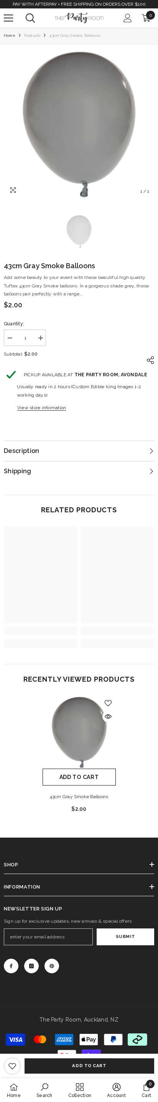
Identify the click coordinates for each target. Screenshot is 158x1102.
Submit (125, 936)
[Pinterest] (51, 966)
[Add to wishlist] (108, 703)
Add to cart (89, 1065)
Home (9, 35)
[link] (12, 1066)
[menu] (8, 18)
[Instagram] (31, 966)
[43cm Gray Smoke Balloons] (79, 732)
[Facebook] (11, 966)
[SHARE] (148, 360)
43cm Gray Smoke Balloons (79, 796)
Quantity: (14, 323)
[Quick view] (108, 716)
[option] (79, 124)
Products (32, 35)
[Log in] (127, 18)
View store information (41, 407)
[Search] (30, 18)
